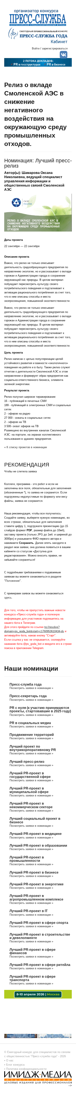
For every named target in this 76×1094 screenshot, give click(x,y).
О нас (10, 1060)
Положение (12, 580)
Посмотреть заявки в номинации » (31, 688)
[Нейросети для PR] (38, 993)
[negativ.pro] (20, 1035)
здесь (8, 597)
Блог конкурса (15, 1064)
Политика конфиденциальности (26, 1068)
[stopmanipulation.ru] (54, 1035)
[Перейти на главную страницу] (38, 32)
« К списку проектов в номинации (25, 447)
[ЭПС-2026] (38, 62)
